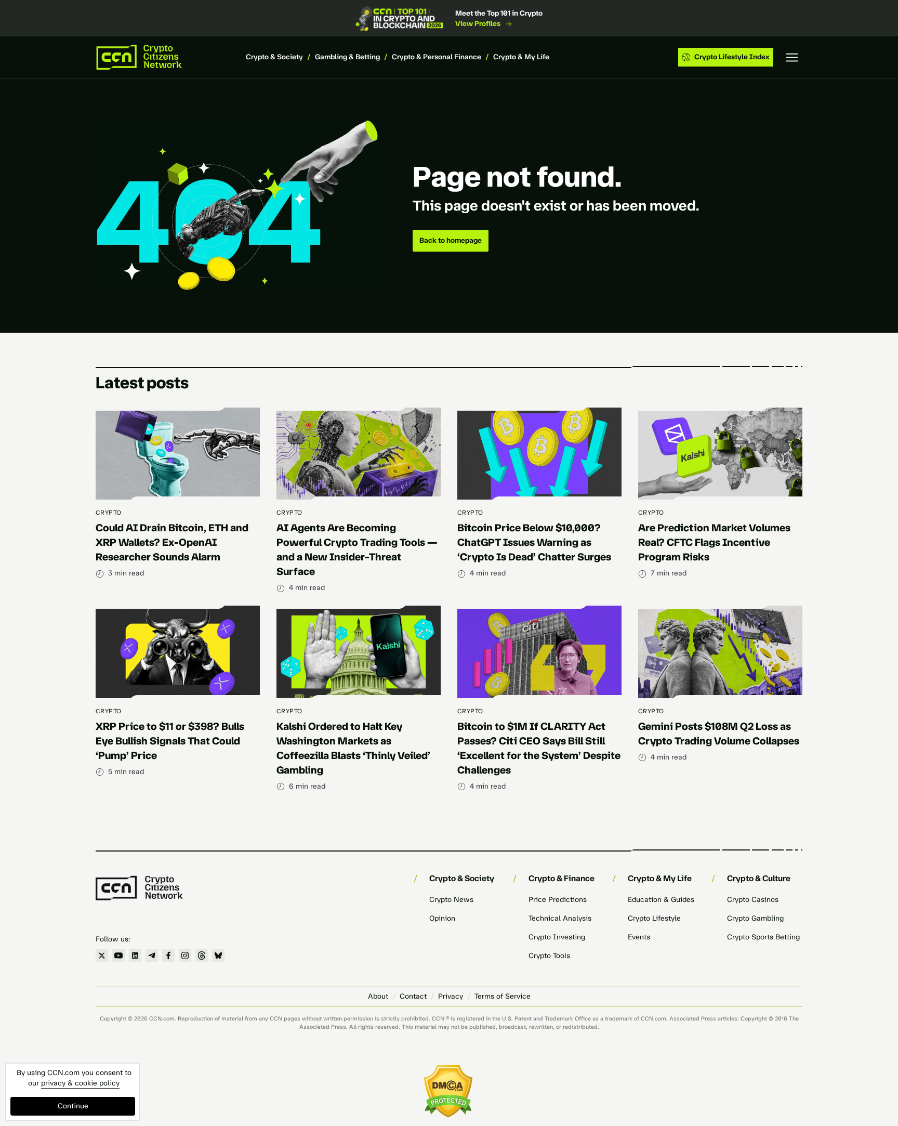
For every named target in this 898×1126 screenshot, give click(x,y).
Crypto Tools (549, 955)
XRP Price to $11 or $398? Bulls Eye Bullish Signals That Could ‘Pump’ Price (170, 741)
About (378, 996)
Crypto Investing (557, 937)
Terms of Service (502, 996)
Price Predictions (558, 899)
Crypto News (451, 899)
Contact (413, 996)
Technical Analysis (560, 918)
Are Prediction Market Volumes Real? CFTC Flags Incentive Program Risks (714, 542)
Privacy (450, 996)
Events (639, 937)
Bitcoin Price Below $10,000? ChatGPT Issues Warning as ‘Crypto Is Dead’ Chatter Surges (534, 542)
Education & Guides (661, 899)
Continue (73, 1106)
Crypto (109, 512)
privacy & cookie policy (80, 1083)
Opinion (442, 918)
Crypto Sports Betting (763, 937)
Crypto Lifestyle (654, 918)
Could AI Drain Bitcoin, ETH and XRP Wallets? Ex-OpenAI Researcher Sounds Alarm (172, 542)
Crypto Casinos (752, 899)
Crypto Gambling (755, 918)
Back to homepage (450, 240)
